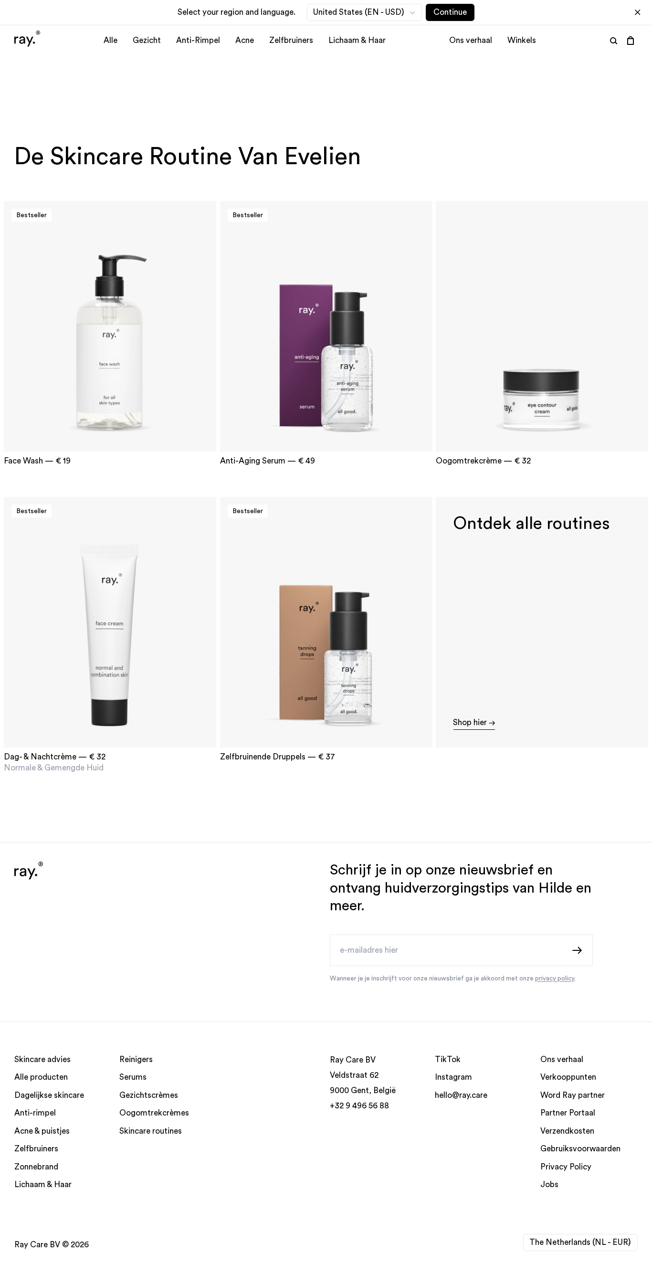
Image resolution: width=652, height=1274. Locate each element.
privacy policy (554, 978)
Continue (450, 12)
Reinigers (136, 1059)
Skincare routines (150, 1131)
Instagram (453, 1078)
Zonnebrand (36, 1167)
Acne (244, 40)
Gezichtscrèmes (148, 1095)
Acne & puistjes (42, 1131)
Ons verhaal (470, 40)
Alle (110, 40)
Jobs (549, 1185)
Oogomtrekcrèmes (154, 1113)
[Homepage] (27, 40)
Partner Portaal (567, 1113)
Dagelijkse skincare (49, 1095)
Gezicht (147, 40)
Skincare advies (42, 1059)
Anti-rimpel (35, 1113)
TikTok (448, 1059)
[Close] (638, 12)
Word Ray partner (572, 1095)
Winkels (521, 40)
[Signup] (577, 950)
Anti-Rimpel (198, 40)
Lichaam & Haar (357, 40)
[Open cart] (630, 41)
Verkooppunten (568, 1078)
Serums (133, 1078)
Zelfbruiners (291, 40)
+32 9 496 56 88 (359, 1106)
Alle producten (41, 1078)
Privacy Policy (565, 1167)
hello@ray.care (461, 1095)
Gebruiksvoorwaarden (580, 1149)
